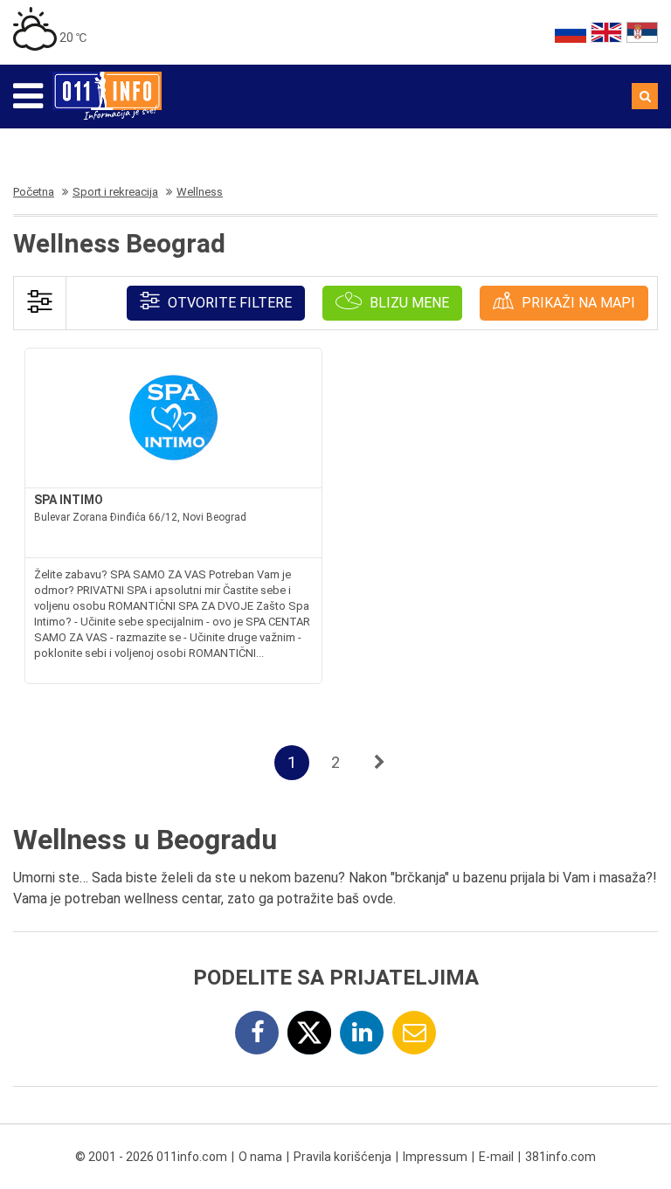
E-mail (496, 1157)
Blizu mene (407, 302)
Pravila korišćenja (342, 1157)
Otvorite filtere (228, 302)
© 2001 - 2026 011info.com (151, 1157)
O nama (260, 1157)
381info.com (560, 1157)
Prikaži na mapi (576, 302)
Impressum (435, 1157)
